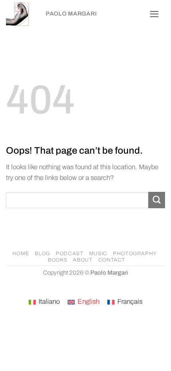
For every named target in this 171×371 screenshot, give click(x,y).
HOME (20, 253)
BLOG (42, 253)
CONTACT (112, 260)
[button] (154, 14)
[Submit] (156, 200)
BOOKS (57, 260)
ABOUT (82, 260)
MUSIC (98, 253)
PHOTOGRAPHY (135, 253)
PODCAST (70, 253)
